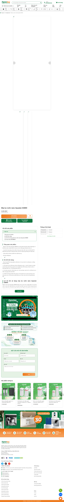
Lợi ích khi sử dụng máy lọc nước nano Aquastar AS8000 (16, 237)
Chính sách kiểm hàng (5, 494)
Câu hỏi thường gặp (4, 487)
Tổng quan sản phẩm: (9, 234)
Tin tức (35, 492)
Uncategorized (7, 12)
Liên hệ (35, 496)
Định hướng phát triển (37, 476)
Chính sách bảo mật (4, 482)
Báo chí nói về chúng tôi (38, 472)
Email (5, 358)
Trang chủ (2, 12)
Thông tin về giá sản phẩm (5, 496)
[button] (19, 308)
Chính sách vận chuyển (5, 484)
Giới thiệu (35, 467)
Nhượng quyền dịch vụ (38, 485)
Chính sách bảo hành (4, 489)
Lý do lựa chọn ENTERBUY (10, 239)
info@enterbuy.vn (5, 473)
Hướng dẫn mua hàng (5, 491)
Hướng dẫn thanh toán (5, 486)
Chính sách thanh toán (5, 492)
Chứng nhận (36, 474)
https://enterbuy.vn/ (5, 474)
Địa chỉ (21, 358)
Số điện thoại (22, 353)
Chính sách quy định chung (5, 481)
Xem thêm (19, 291)
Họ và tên (6, 353)
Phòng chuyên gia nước (38, 471)
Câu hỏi (5, 364)
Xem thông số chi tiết (51, 236)
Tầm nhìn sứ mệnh (37, 469)
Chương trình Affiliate (37, 483)
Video (35, 494)
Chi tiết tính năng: (8, 236)
